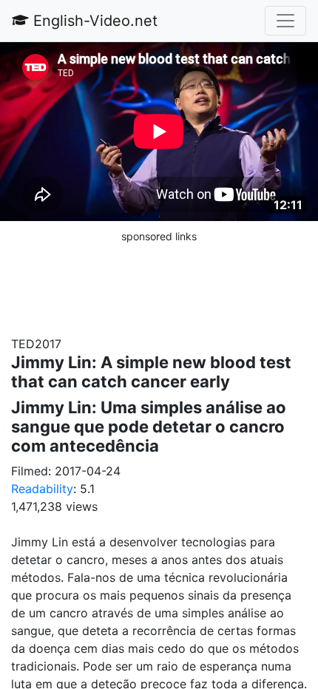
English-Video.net (93, 21)
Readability (42, 488)
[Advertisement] (159, 282)
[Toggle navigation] (285, 20)
